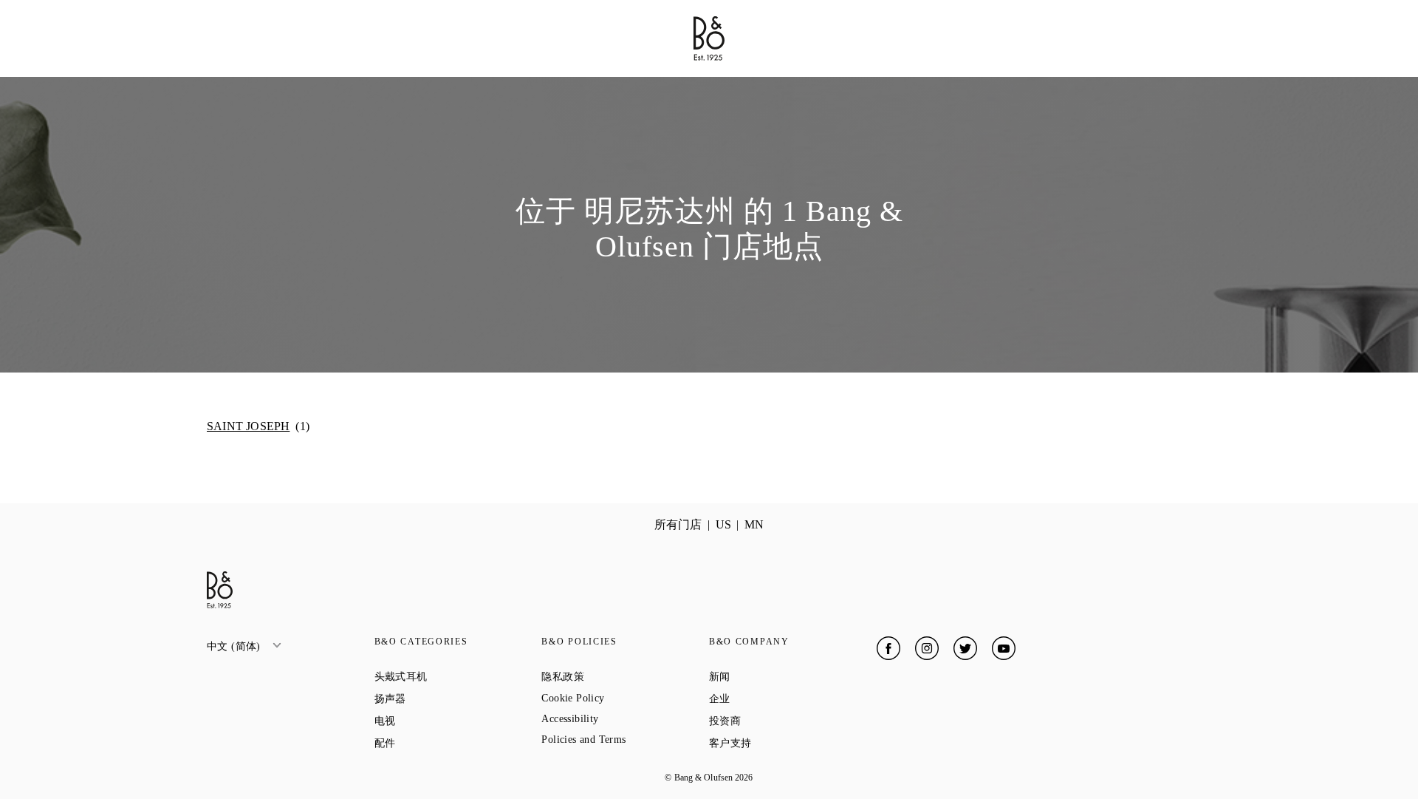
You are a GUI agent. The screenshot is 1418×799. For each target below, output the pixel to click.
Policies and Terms (625, 739)
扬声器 (443, 698)
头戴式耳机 (453, 676)
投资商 (778, 721)
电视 (437, 721)
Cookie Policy (625, 698)
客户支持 (783, 743)
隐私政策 (615, 676)
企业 (772, 698)
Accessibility (623, 718)
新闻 (772, 676)
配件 (437, 743)
